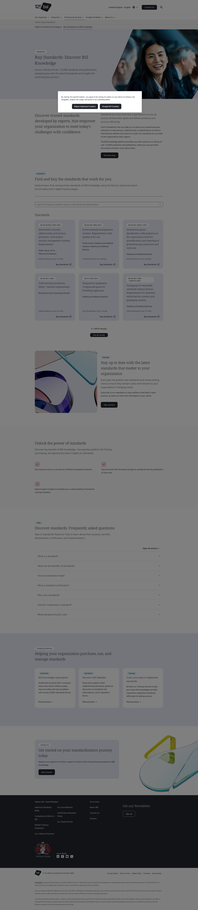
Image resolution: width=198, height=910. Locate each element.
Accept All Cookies (110, 106)
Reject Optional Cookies (85, 106)
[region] (100, 102)
